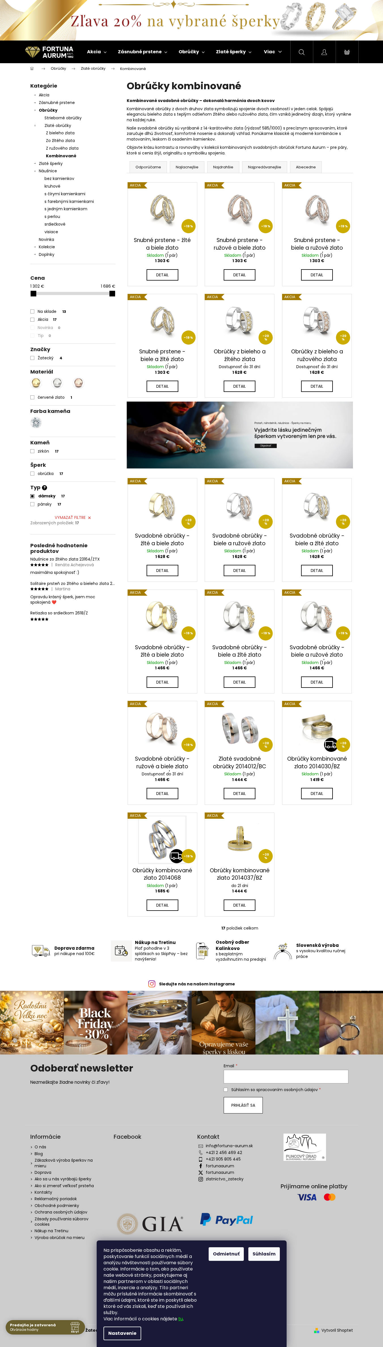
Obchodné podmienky (57, 1205)
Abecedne (306, 167)
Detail (162, 275)
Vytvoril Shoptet (337, 1330)
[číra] (36, 422)
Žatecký (50, 358)
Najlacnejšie (187, 167)
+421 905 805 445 (223, 1159)
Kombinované (61, 156)
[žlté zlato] (36, 383)
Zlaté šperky (51, 163)
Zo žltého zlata (60, 140)
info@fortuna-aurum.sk (229, 1146)
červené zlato (55, 397)
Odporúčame (148, 167)
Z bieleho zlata (60, 133)
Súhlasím (264, 1254)
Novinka (46, 239)
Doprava (43, 1172)
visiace (51, 232)
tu (180, 1319)
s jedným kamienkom (66, 209)
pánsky (49, 504)
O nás (40, 1147)
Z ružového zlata (62, 148)
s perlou (52, 216)
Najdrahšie (223, 167)
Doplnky (46, 254)
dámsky (51, 496)
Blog (39, 1154)
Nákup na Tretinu (51, 1231)
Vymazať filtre (70, 517)
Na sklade (52, 311)
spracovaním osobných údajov (287, 1090)
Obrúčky (48, 110)
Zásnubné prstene (57, 102)
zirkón (48, 451)
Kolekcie (47, 247)
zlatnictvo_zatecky (225, 1179)
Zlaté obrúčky (58, 125)
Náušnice (48, 171)
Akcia (44, 95)
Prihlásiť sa (243, 1105)
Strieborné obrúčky (63, 118)
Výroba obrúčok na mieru (59, 1237)
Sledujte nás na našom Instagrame (197, 984)
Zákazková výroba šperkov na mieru (64, 1162)
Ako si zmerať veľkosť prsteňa (64, 1186)
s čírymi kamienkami (65, 194)
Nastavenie (122, 1333)
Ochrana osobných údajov (61, 1212)
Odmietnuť (226, 1254)
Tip (44, 335)
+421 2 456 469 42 (224, 1152)
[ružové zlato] (78, 383)
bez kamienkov (59, 178)
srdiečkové (55, 224)
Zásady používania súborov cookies (61, 1221)
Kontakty (43, 1192)
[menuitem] (96, 52)
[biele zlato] (57, 383)
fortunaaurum (220, 1166)
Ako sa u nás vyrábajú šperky (63, 1179)
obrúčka (50, 473)
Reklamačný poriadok (56, 1199)
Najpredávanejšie (264, 167)
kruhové (52, 186)
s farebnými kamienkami (69, 201)
